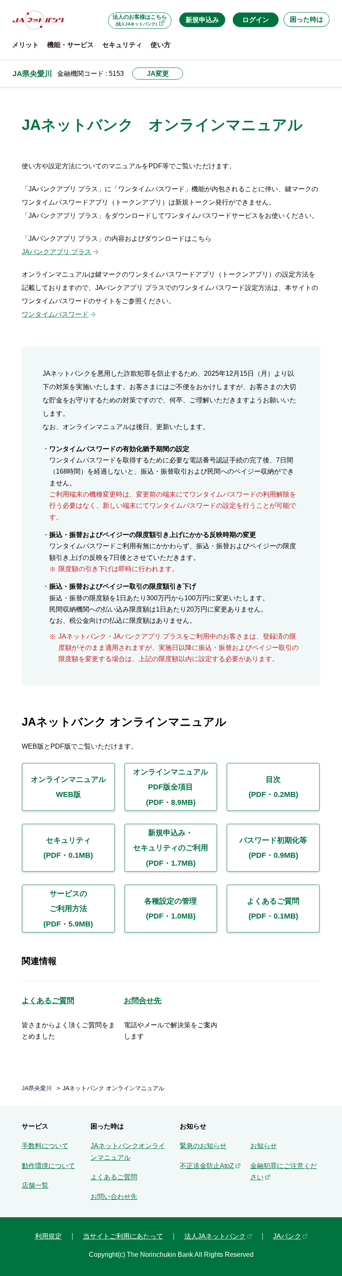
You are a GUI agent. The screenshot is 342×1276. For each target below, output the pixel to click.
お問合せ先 (142, 1000)
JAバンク (287, 1236)
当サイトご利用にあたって (123, 1236)
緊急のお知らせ (203, 1145)
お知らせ (263, 1145)
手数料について (45, 1145)
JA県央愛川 (32, 73)
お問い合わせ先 (114, 1196)
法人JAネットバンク (215, 1236)
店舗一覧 (35, 1185)
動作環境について (48, 1165)
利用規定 (48, 1236)
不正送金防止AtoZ (207, 1165)
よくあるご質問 (48, 1000)
